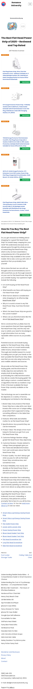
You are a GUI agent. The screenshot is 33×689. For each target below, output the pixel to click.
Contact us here (7, 503)
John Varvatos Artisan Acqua (11, 634)
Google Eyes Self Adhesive (10, 615)
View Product (25, 82)
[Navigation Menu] (30, 4)
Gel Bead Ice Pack (7, 628)
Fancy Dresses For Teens (10, 609)
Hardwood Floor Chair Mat (10, 593)
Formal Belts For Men (8, 618)
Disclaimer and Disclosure (10, 652)
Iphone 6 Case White (8, 606)
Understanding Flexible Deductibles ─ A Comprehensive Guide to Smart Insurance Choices (16, 577)
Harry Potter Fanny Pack (9, 643)
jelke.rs (12, 687)
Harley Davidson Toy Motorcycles (13, 640)
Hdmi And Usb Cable (8, 637)
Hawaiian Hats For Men (9, 631)
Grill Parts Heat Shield (8, 621)
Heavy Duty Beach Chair (9, 596)
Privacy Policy (6, 655)
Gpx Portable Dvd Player (9, 603)
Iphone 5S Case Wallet (9, 612)
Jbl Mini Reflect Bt (7, 600)
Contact (4, 661)
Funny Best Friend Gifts (9, 625)
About (3, 658)
